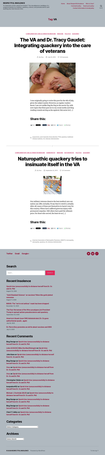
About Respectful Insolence (75, 3)
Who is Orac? (90, 3)
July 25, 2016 (52, 57)
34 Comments (64, 57)
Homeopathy (50, 152)
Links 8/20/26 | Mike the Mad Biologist (21, 348)
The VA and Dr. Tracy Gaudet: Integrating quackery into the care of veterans (52, 45)
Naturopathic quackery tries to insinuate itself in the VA (52, 161)
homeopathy (69, 240)
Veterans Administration (52, 139)
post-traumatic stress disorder (48, 137)
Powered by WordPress (37, 450)
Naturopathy (69, 152)
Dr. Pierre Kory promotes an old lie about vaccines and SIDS (29, 327)
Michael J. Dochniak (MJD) (16, 393)
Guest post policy (88, 6)
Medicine (60, 33)
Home (63, 3)
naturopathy (35, 242)
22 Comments (66, 170)
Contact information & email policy (83, 8)
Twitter (9, 253)
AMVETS (63, 240)
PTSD (59, 137)
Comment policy (76, 6)
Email (17, 253)
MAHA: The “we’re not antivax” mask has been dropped (27, 304)
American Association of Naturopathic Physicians (46, 240)
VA (44, 139)
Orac (42, 57)
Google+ (25, 253)
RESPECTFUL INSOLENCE (14, 3)
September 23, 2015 (52, 170)
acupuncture (35, 137)
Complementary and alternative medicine (41, 33)
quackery (64, 137)
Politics (68, 33)
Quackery (75, 33)
